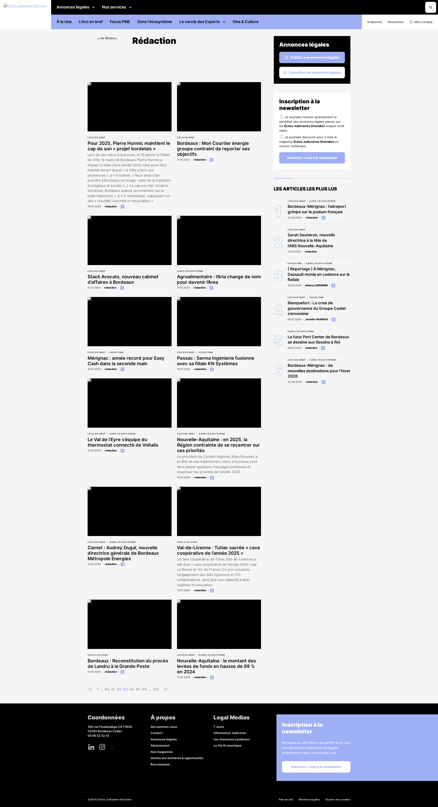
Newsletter (396, 22)
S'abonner (374, 22)
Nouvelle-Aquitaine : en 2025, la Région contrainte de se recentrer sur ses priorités (218, 445)
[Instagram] (102, 747)
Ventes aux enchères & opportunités (177, 758)
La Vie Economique (228, 745)
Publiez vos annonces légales (314, 57)
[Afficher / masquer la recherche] (430, 7)
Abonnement (160, 745)
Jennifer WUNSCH (316, 319)
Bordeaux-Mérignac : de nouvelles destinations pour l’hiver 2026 (319, 371)
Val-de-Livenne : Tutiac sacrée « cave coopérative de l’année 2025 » (218, 550)
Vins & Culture (245, 21)
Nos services (114, 7)
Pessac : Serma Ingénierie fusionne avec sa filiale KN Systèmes (215, 360)
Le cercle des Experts (199, 21)
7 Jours (219, 727)
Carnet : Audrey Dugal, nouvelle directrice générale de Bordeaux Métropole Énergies (123, 553)
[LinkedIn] (91, 747)
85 (138, 689)
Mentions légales (309, 799)
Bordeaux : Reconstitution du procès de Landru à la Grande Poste (128, 663)
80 (107, 689)
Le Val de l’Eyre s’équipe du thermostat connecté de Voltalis (123, 442)
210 (156, 689)
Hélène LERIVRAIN (316, 285)
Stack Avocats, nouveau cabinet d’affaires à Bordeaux (123, 279)
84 (131, 689)
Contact (156, 733)
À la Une (64, 21)
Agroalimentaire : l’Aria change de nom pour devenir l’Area (219, 279)
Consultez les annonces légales (315, 72)
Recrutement (160, 764)
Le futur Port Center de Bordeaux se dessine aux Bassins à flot (318, 340)
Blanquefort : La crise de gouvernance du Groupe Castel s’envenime (317, 308)
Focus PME (120, 21)
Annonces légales (73, 7)
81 (113, 689)
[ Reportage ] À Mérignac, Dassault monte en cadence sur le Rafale (319, 274)
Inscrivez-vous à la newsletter (312, 158)
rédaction (111, 206)
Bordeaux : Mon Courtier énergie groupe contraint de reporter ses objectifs (213, 149)
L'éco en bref (91, 21)
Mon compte (423, 22)
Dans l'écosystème (154, 21)
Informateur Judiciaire (230, 733)
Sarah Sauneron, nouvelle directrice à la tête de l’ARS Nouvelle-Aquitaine (311, 240)
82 (119, 689)
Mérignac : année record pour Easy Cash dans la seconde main (126, 360)
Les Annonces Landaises (232, 739)
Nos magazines (162, 752)
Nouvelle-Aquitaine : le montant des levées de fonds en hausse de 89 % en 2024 (216, 666)
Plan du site (286, 799)
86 (144, 689)
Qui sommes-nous (164, 727)
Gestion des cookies (337, 799)
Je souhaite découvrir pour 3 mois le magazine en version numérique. (309, 141)
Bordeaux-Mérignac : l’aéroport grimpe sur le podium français (317, 209)
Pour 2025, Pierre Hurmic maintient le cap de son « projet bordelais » (129, 146)
